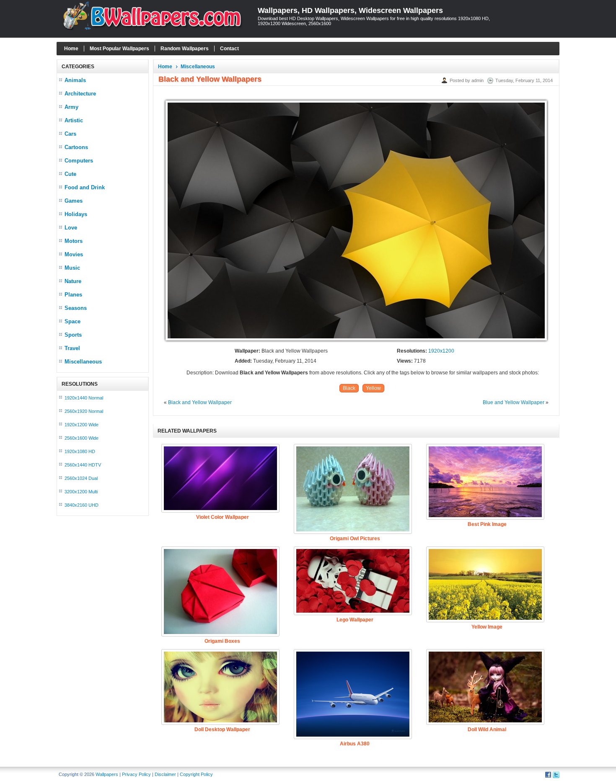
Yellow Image (486, 627)
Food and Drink (85, 187)
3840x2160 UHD (81, 505)
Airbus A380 (355, 744)
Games (74, 201)
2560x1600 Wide (81, 438)
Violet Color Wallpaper (222, 517)
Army (71, 107)
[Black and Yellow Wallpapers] (356, 341)
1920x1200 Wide (81, 424)
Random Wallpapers (184, 49)
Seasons (76, 308)
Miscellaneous (83, 361)
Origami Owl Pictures (355, 538)
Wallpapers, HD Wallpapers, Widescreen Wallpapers (350, 10)
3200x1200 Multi (81, 491)
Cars (70, 134)
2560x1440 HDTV (83, 464)
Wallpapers (107, 774)
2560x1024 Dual (81, 478)
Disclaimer (165, 774)
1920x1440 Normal (84, 397)
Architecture (80, 93)
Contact (229, 49)
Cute (70, 174)
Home (71, 49)
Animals (75, 80)
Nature (73, 281)
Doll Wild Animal (487, 729)
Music (72, 268)
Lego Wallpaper (354, 620)
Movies (74, 254)
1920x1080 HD (80, 451)
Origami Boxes (222, 641)
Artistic (74, 120)
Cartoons (76, 147)
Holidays (76, 214)
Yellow (373, 388)
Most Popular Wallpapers (119, 49)
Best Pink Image (487, 524)
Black (349, 388)
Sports (73, 335)
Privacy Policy (136, 774)
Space (72, 321)
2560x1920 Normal (84, 411)
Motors (74, 241)
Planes (73, 294)
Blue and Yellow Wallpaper (513, 402)
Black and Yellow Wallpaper (200, 402)
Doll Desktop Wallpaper (222, 729)
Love (71, 227)
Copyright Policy (196, 774)
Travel (72, 348)
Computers (79, 160)
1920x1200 (441, 351)
